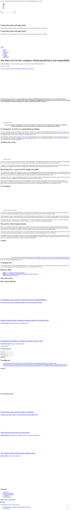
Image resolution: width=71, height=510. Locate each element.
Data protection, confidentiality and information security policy (17, 507)
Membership (6, 57)
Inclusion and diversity (8, 493)
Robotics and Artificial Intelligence (13, 68)
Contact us (5, 492)
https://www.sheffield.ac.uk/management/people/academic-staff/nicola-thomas (21, 274)
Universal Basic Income (46, 221)
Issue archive (6, 52)
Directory (5, 53)
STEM (22, 68)
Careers (5, 54)
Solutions (5, 55)
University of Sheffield (16, 139)
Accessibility (6, 495)
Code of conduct (7, 497)
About (4, 50)
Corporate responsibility (8, 494)
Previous (3, 346)
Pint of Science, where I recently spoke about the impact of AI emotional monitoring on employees (48, 258)
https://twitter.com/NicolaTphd (11, 275)
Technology (31, 68)
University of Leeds (61, 136)
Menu (2, 47)
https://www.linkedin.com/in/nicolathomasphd (14, 272)
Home (4, 49)
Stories (26, 68)
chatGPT (66, 212)
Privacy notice (6, 508)
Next (7, 346)
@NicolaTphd (14, 259)
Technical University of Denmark (25, 138)
